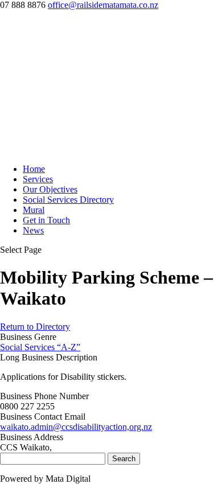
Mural (33, 210)
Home (34, 169)
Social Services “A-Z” (40, 347)
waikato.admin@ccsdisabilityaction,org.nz (76, 427)
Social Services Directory (68, 199)
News (33, 230)
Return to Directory (35, 326)
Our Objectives (50, 189)
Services (38, 179)
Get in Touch (46, 220)
